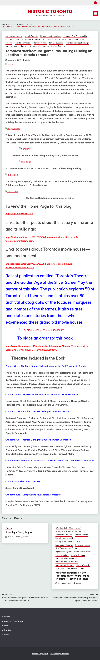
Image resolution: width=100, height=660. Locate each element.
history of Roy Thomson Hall (75, 36)
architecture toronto (13, 36)
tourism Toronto (58, 46)
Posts (6, 634)
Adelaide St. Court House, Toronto (70, 531)
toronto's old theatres (39, 46)
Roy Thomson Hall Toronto (54, 39)
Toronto (8, 43)
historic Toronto (31, 36)
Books (7, 616)
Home (7, 625)
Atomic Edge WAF (40, 653)
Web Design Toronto (59, 653)
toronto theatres (56, 43)
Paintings (8, 630)
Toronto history (40, 43)
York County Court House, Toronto (70, 568)
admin (27, 60)
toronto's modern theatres (16, 46)
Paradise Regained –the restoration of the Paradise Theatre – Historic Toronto (72, 575)
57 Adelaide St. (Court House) (68, 528)
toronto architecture (23, 43)
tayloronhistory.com (76, 39)
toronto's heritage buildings (77, 43)
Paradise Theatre (32, 39)
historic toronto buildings (50, 36)
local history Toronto (14, 39)
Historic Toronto (50, 11)
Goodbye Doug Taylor (19, 532)
